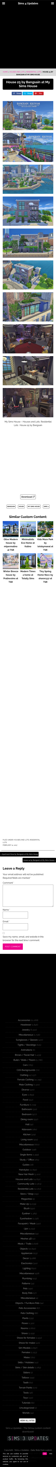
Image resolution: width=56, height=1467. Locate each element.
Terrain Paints (25, 1387)
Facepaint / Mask (26, 1223)
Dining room (27, 1119)
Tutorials (26, 1402)
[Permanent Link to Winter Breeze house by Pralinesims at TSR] (11, 568)
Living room (27, 1139)
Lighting (27, 1268)
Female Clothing (25, 1079)
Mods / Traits (24, 1243)
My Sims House (34, 506)
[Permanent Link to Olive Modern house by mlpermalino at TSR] (11, 536)
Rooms (24, 1328)
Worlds (26, 1413)
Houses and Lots (17, 72)
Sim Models (24, 1348)
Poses (25, 1323)
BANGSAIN (11, 506)
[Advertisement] (28, 38)
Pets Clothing (27, 1313)
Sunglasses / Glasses (27, 1040)
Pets (25, 1288)
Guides (26, 1164)
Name (6, 909)
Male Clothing (26, 1084)
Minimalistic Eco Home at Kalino (28, 543)
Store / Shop (26, 1194)
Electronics (26, 1263)
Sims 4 (46, 506)
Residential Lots (33, 72)
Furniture (24, 1105)
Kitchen (26, 1134)
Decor (26, 1258)
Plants (25, 1318)
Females (26, 1352)
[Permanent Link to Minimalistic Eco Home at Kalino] (28, 536)
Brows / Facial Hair (24, 1055)
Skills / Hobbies (26, 1362)
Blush (26, 1208)
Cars (25, 1065)
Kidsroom (27, 1129)
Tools (26, 1392)
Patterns (26, 1283)
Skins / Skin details (24, 1367)
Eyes (24, 1094)
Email (6, 921)
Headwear (26, 1024)
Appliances (26, 1253)
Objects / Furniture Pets (27, 1303)
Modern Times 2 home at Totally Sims (27, 575)
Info (50, 1453)
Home (5, 72)
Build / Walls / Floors (24, 1060)
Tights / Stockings (27, 1045)
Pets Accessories (27, 1308)
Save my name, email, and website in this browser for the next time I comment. (23, 938)
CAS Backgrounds (26, 1070)
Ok (45, 1453)
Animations (26, 1050)
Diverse (25, 1089)
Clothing (24, 1075)
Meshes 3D (26, 1238)
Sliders (26, 1372)
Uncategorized (26, 1408)
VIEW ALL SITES (27, 1420)
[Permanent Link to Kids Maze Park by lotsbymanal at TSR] (45, 536)
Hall (27, 1124)
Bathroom (27, 1109)
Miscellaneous (26, 1035)
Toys (25, 1397)
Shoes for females (26, 1338)
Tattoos (25, 1377)
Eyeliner (26, 1213)
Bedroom (27, 1114)
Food (25, 1099)
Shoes (24, 1333)
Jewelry (26, 1029)
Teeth (26, 1382)
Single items (26, 1154)
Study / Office (27, 1159)
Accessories (24, 1020)
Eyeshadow (26, 1218)
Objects (24, 1248)
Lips (26, 1228)
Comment (8, 883)
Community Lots (26, 1184)
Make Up (24, 1204)
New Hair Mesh (26, 1174)
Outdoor (27, 1149)
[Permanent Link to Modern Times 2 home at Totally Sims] (28, 568)
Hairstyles (24, 1169)
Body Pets (27, 1293)
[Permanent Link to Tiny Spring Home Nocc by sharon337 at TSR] (45, 568)
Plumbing (27, 1278)
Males (27, 1357)
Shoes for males (27, 1343)
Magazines (26, 1199)
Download (26, 497)
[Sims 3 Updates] (28, 1438)
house (21, 506)
